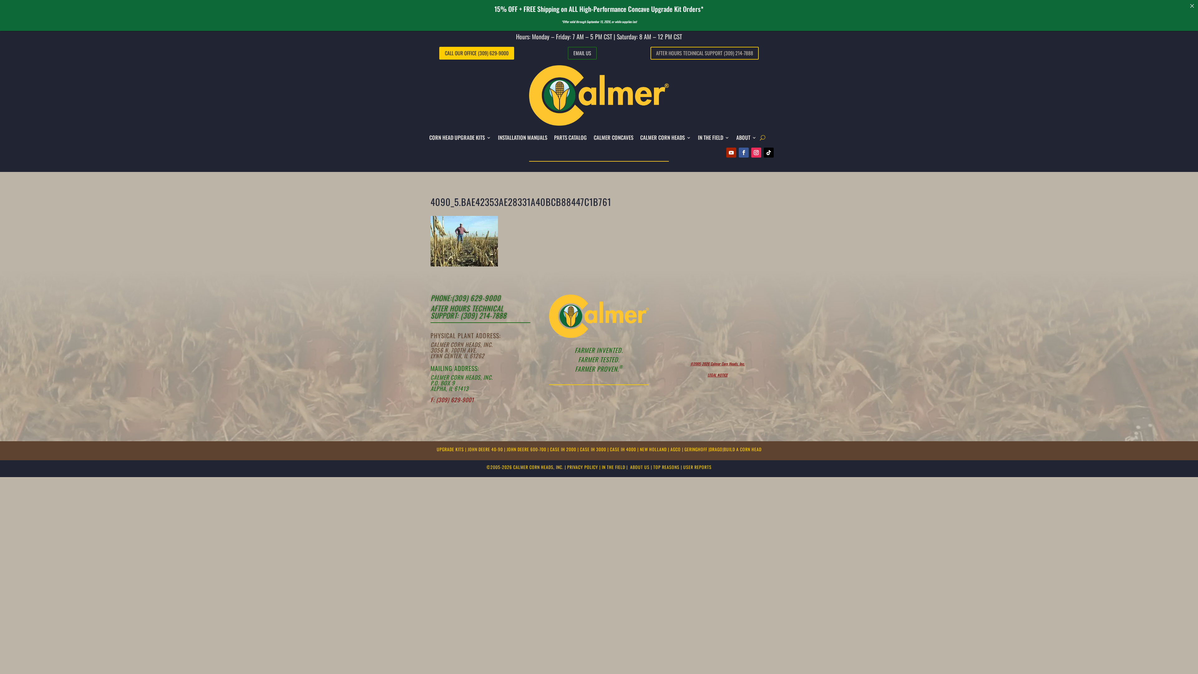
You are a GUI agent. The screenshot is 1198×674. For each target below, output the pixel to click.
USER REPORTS (697, 467)
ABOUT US (640, 467)
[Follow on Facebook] (744, 153)
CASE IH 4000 (623, 449)
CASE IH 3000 (593, 449)
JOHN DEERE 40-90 (486, 449)
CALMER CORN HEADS (662, 137)
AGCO (676, 449)
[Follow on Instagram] (756, 153)
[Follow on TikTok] (769, 153)
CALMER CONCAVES (613, 137)
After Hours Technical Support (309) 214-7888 (704, 53)
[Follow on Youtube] (731, 153)
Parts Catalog (570, 137)
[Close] (1192, 6)
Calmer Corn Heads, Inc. (462, 344)
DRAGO (716, 449)
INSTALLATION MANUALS (522, 137)
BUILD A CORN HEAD (743, 449)
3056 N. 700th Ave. (454, 350)
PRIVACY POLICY (582, 467)
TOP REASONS (666, 467)
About (743, 137)
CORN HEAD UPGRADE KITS (457, 137)
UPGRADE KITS (451, 449)
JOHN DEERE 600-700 (527, 449)
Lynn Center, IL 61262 (458, 356)
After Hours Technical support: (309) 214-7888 (468, 312)
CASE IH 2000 (563, 449)
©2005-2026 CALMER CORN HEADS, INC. (524, 467)
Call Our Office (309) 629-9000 (477, 53)
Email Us (582, 53)
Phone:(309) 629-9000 (466, 298)
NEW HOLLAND (654, 449)
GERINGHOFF (696, 449)
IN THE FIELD (710, 137)
